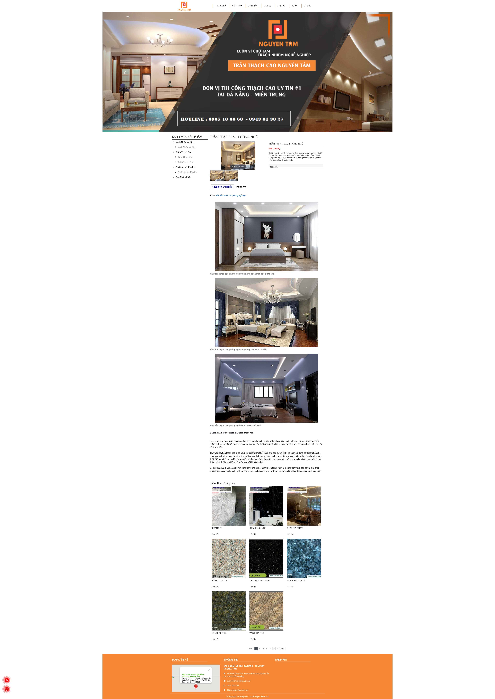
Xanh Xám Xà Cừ (296, 580)
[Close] (208, 670)
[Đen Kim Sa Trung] (266, 558)
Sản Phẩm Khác (183, 177)
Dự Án (294, 6)
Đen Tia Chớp (257, 528)
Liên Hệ (307, 6)
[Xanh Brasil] (229, 610)
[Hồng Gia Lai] (229, 558)
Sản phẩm (253, 6)
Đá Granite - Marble (185, 167)
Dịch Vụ (267, 6)
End (282, 648)
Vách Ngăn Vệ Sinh (185, 142)
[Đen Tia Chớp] (266, 505)
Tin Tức (281, 6)
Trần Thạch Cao (184, 152)
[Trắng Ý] (229, 505)
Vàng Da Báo (257, 633)
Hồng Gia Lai (219, 580)
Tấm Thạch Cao (185, 157)
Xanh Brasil (219, 633)
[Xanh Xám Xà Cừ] (304, 558)
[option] (238, 155)
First (250, 648)
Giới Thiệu (237, 6)
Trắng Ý (216, 528)
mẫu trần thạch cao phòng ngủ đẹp (231, 195)
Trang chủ (220, 6)
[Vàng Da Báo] (266, 610)
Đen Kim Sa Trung (260, 580)
